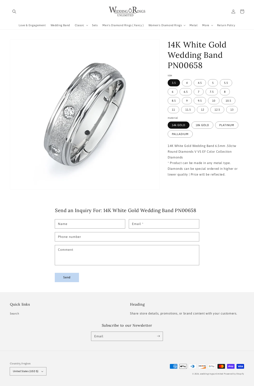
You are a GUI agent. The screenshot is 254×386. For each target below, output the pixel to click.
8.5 (174, 100)
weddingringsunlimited (211, 374)
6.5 (186, 91)
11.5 (188, 109)
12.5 (217, 109)
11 (173, 109)
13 (232, 109)
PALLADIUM (180, 134)
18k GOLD (202, 125)
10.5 (228, 100)
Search (14, 313)
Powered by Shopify (234, 374)
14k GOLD (178, 125)
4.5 (200, 82)
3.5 (174, 82)
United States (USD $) (25, 371)
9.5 (200, 100)
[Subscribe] (158, 336)
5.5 (226, 82)
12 (202, 109)
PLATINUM (226, 125)
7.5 (212, 91)
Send (66, 277)
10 (213, 100)
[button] (14, 11)
